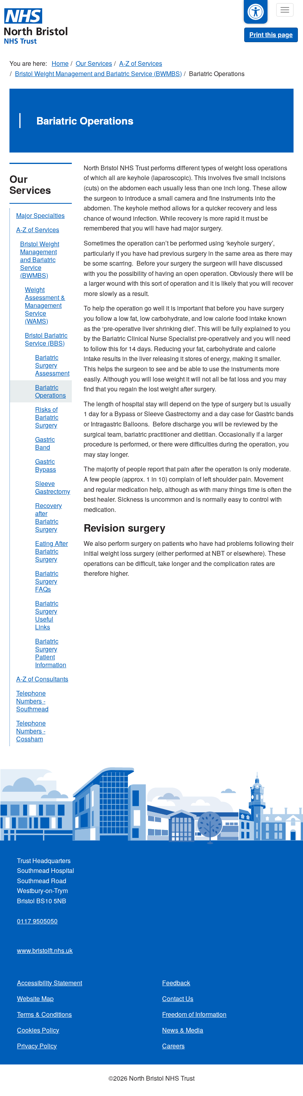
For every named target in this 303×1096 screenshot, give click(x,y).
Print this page (271, 34)
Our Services (94, 63)
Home (60, 63)
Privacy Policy (37, 1045)
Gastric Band (45, 443)
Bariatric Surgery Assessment (52, 365)
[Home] (35, 25)
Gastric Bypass (45, 465)
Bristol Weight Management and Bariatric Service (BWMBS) (98, 73)
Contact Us (177, 998)
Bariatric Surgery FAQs (46, 581)
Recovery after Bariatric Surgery (48, 517)
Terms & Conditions (44, 1014)
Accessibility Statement (49, 982)
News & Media (182, 1030)
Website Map (35, 998)
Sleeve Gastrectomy (52, 487)
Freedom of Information (194, 1014)
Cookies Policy (38, 1030)
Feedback (176, 982)
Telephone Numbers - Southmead (32, 700)
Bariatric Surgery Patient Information (50, 652)
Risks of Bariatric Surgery (46, 417)
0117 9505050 (37, 920)
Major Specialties (40, 215)
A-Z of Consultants (42, 678)
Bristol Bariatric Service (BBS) (46, 339)
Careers (173, 1045)
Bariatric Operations (50, 391)
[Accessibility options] (255, 12)
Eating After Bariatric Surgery (51, 551)
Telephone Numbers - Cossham (31, 730)
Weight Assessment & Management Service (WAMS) (45, 305)
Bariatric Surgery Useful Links (46, 615)
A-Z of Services (140, 63)
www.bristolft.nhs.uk (45, 950)
